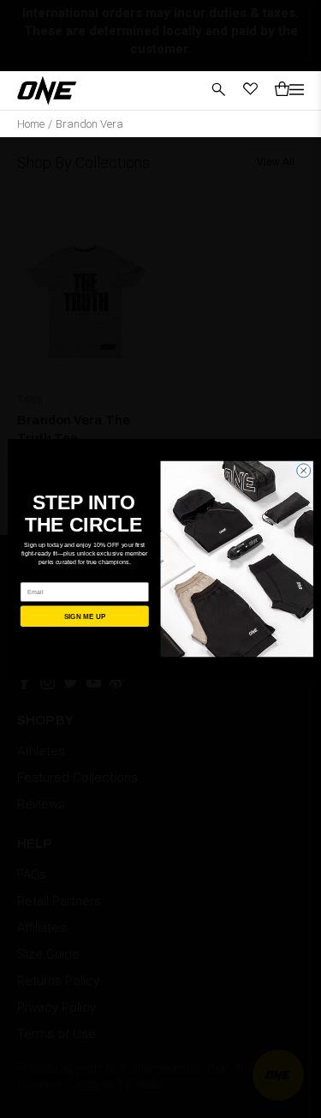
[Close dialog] (303, 471)
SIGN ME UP (83, 616)
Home (31, 123)
